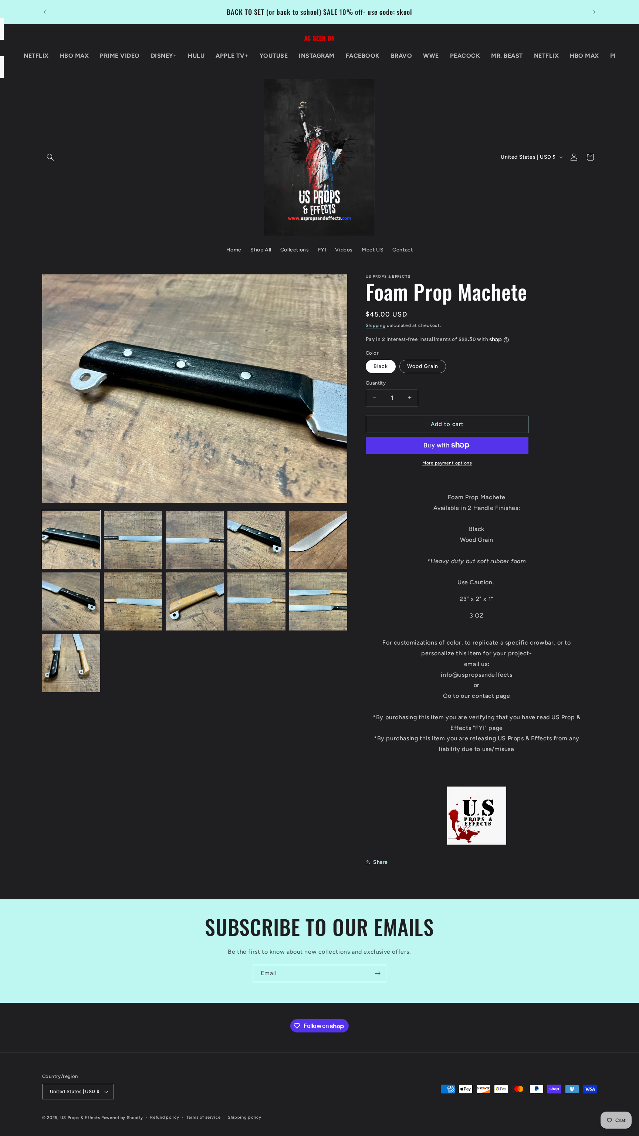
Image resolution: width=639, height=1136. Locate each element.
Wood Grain (422, 366)
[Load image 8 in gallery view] (195, 601)
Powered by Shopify (122, 1117)
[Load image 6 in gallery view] (71, 601)
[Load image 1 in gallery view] (71, 540)
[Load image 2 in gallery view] (133, 540)
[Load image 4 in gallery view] (256, 540)
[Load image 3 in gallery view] (195, 540)
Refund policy (164, 1117)
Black (380, 366)
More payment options (447, 463)
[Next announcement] (594, 12)
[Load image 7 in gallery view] (133, 601)
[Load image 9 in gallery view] (256, 601)
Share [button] (380, 862)
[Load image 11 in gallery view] (71, 663)
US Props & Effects (80, 1117)
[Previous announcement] (45, 12)
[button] (50, 157)
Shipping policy (244, 1117)
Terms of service (203, 1117)
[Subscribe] (377, 973)
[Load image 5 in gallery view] (318, 540)
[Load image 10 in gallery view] (318, 601)
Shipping (376, 325)
